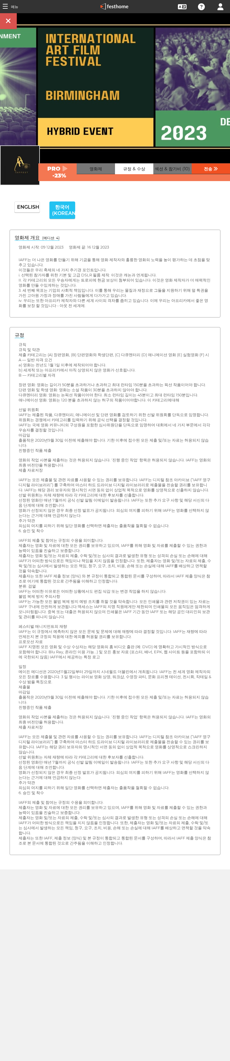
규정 (19, 335)
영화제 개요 (37, 237)
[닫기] (8, 21)
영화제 (96, 168)
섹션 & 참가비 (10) (172, 168)
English (28, 207)
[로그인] (220, 6)
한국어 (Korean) (63, 210)
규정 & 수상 (134, 168)
